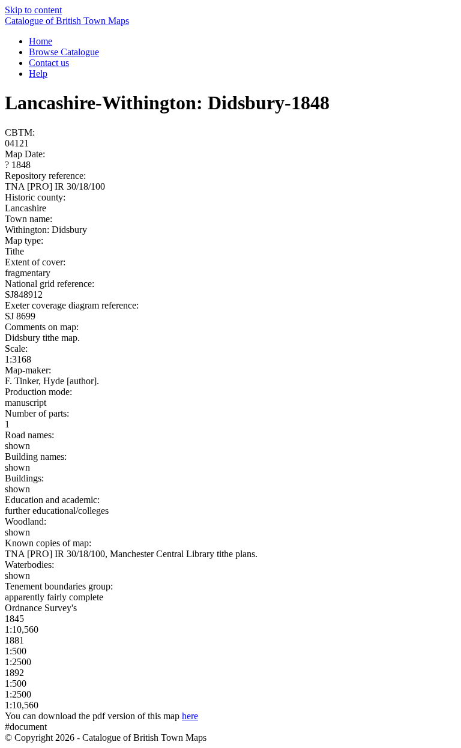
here (190, 716)
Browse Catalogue (64, 52)
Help (38, 73)
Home (40, 41)
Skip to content (33, 10)
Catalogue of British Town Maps (67, 21)
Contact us (49, 63)
